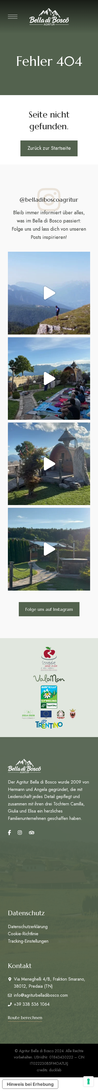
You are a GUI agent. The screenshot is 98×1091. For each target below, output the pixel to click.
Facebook (9, 832)
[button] (49, 609)
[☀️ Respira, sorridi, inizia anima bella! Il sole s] (49, 549)
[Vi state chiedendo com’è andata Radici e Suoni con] (49, 378)
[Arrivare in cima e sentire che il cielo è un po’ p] (49, 293)
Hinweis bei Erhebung (30, 1084)
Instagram (20, 832)
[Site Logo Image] (49, 16)
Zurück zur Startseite (49, 148)
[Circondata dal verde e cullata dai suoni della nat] (49, 464)
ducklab (55, 1070)
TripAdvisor (31, 832)
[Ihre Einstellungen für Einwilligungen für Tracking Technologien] (88, 1081)
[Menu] (12, 17)
